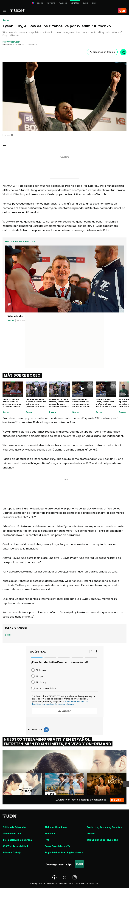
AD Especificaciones (56, 827)
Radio (85, 3)
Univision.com (13, 41)
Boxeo (6, 20)
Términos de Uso (12, 833)
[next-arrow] (126, 784)
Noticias (51, 3)
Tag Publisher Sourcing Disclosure (64, 852)
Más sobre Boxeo (22, 375)
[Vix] (122, 10)
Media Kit (50, 833)
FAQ (47, 840)
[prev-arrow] (0, 784)
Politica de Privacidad (14, 827)
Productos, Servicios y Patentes (104, 827)
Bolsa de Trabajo (12, 852)
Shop (94, 3)
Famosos (63, 3)
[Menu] (4, 10)
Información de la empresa (17, 840)
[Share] (123, 52)
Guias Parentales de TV (57, 846)
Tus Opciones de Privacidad (102, 840)
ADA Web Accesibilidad (15, 846)
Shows (40, 3)
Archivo (91, 833)
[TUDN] (17, 10)
